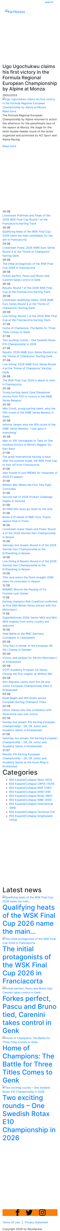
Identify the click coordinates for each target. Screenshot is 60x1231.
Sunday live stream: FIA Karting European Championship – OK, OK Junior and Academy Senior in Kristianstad (28, 726)
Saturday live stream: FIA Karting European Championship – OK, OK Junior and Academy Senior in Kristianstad (29, 742)
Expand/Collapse (25, 779)
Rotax (44, 795)
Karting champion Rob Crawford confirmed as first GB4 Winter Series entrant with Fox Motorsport (29, 605)
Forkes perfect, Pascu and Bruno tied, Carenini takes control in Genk (29, 1014)
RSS (11, 779)
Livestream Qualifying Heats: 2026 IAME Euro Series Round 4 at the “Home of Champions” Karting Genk (28, 304)
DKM (44, 791)
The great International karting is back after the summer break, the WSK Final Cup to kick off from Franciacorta (29, 460)
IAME (44, 799)
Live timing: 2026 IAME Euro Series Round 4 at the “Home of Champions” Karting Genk (29, 368)
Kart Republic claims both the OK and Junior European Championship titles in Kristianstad (27, 686)
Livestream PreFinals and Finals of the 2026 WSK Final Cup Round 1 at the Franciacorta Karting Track (26, 219)
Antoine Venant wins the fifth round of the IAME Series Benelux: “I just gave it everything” (29, 428)
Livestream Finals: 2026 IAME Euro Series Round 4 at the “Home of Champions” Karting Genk (28, 251)
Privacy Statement (36, 1222)
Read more (9, 146)
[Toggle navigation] (52, 12)
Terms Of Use (11, 1222)
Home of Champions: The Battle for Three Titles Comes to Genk (28, 1064)
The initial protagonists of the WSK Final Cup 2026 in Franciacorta (26, 965)
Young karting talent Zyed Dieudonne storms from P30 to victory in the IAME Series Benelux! (27, 396)
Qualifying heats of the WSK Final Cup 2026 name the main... (28, 919)
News (44, 779)
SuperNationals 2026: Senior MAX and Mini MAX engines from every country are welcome (29, 621)
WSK (44, 787)
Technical (46, 812)
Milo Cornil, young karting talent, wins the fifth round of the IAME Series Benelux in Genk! (28, 412)
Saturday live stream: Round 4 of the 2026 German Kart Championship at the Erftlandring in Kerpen (29, 549)
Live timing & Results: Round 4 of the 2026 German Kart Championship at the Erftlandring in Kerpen (29, 565)
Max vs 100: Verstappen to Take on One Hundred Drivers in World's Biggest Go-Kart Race (27, 444)
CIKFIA (46, 783)
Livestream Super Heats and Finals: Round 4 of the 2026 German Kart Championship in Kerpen (29, 533)
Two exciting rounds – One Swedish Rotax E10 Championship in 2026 (29, 1117)
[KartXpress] (15, 11)
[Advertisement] (30, 30)
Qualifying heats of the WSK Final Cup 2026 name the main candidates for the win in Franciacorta (27, 235)
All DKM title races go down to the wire (27, 509)
